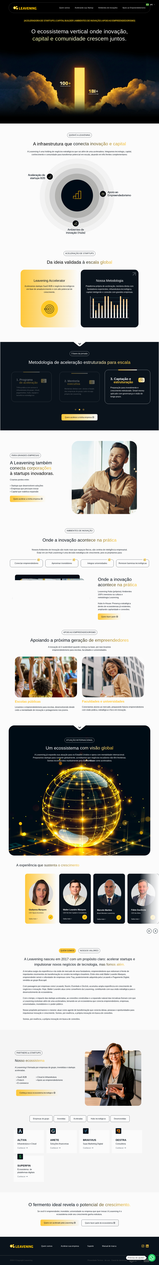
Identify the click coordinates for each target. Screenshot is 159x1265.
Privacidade (92, 1260)
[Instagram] (143, 1246)
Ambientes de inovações (108, 8)
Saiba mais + (33, 919)
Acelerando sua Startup (84, 8)
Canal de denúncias (119, 1260)
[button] (12, 598)
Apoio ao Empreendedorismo (133, 8)
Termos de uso (103, 1260)
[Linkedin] (147, 1246)
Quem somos (64, 8)
